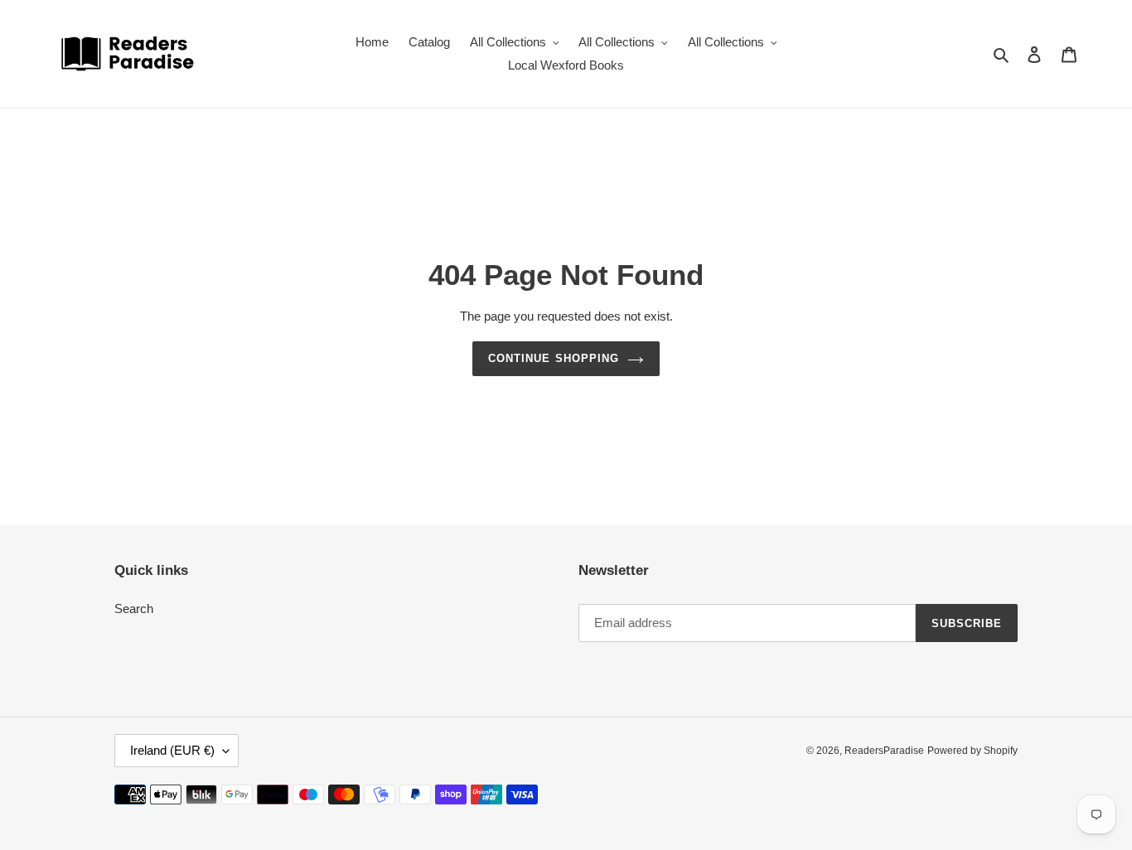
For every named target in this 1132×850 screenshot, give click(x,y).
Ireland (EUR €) (172, 750)
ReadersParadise (884, 750)
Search (133, 608)
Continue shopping (553, 358)
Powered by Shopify (972, 750)
